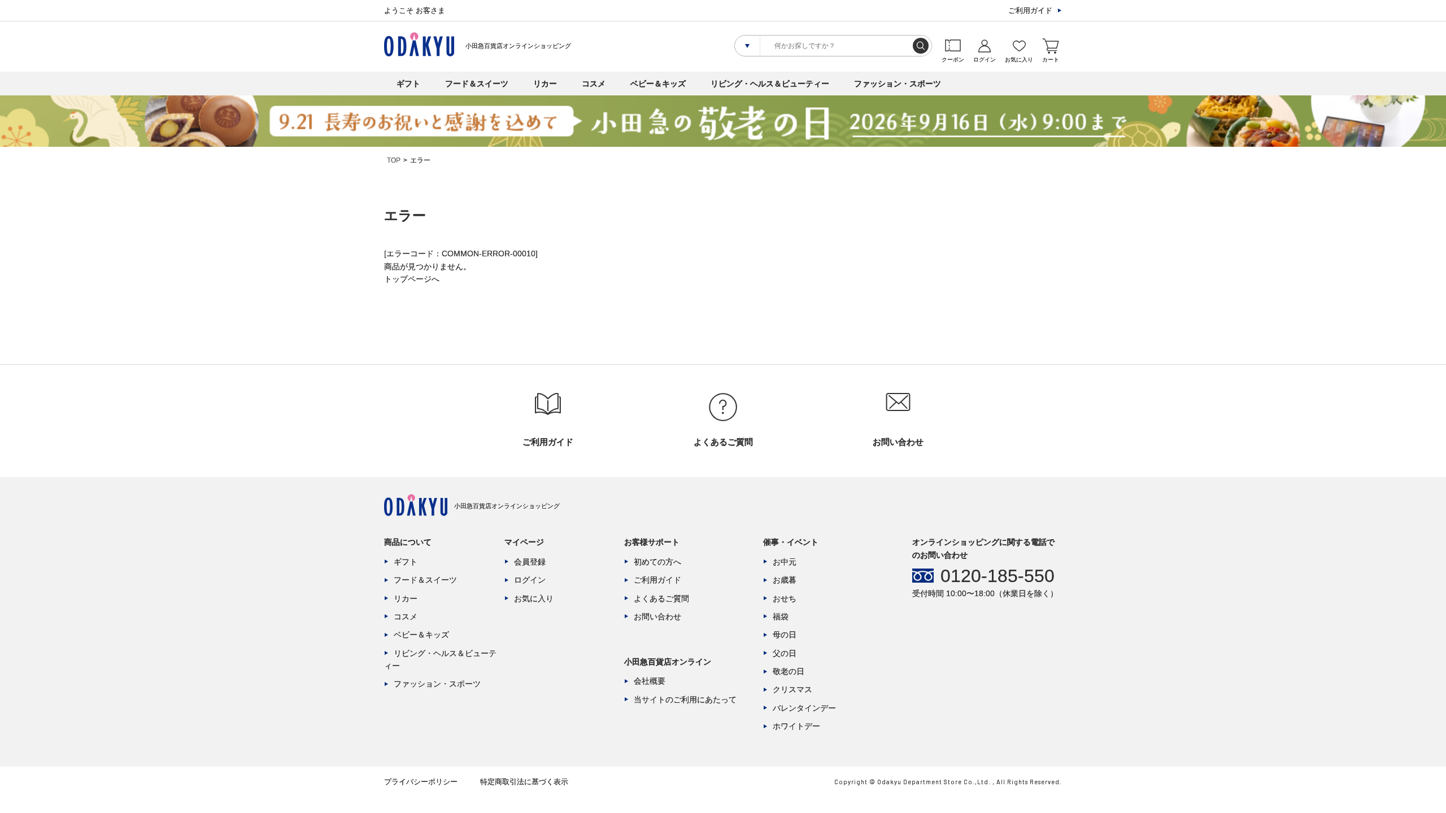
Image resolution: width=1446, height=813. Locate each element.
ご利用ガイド (1030, 10)
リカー (545, 83)
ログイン (530, 579)
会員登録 (530, 561)
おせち (784, 598)
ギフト (408, 83)
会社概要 (649, 680)
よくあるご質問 (661, 598)
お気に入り (534, 598)
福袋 (781, 616)
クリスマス (792, 689)
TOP (393, 160)
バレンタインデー (804, 708)
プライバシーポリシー (421, 781)
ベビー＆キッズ (658, 83)
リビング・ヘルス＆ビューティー (770, 83)
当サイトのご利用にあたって (685, 699)
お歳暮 (784, 579)
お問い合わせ (657, 616)
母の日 (784, 634)
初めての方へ (657, 561)
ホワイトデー (796, 726)
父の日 (784, 653)
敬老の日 (788, 671)
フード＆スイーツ (476, 83)
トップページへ (411, 278)
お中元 (784, 561)
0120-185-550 (997, 576)
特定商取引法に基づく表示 (524, 781)
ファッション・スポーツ (897, 83)
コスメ (594, 83)
